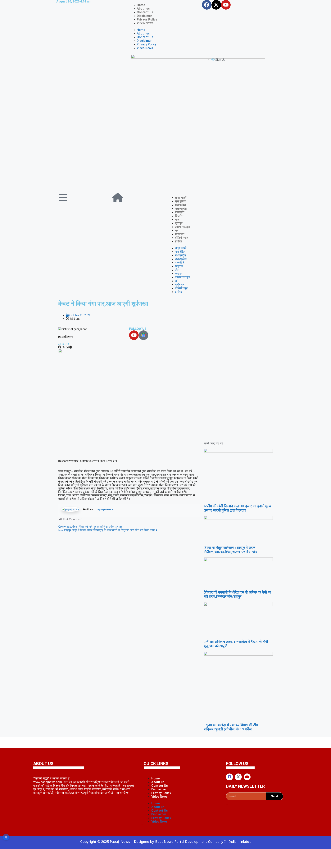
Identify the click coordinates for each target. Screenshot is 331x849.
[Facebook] (206, 5)
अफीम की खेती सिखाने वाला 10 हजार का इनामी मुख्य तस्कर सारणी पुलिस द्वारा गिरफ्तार (237, 508)
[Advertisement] (165, 162)
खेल (177, 219)
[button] (59, 347)
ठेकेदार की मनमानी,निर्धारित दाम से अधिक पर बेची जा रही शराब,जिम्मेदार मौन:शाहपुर (237, 594)
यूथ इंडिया (180, 201)
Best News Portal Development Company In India (196, 841)
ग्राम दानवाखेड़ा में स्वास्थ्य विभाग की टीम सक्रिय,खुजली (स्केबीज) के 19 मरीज (231, 727)
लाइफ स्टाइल (182, 227)
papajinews (104, 509)
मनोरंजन (179, 234)
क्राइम (178, 223)
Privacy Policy (147, 19)
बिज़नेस (179, 216)
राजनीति (179, 212)
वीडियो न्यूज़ (181, 238)
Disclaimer (144, 16)
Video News (145, 23)
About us (143, 8)
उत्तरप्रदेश (181, 208)
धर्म (176, 230)
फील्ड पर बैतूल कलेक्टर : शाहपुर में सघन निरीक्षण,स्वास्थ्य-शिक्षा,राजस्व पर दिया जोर (230, 550)
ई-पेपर (178, 241)
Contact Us (145, 12)
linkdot (245, 841)
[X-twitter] (216, 5)
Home (141, 5)
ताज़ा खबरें (180, 198)
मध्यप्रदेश (180, 205)
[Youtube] (226, 5)
